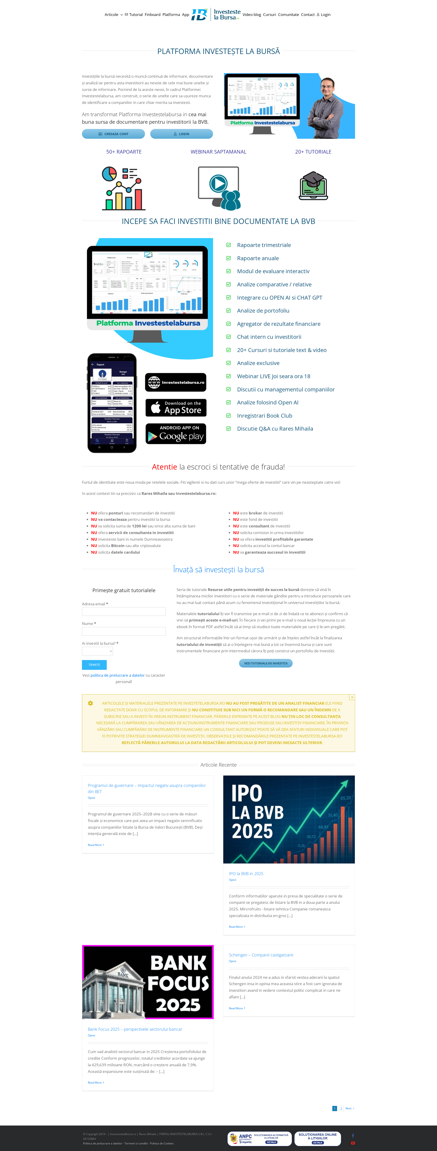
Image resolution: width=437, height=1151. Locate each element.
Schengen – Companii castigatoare (261, 955)
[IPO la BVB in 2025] (289, 819)
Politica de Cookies (162, 1143)
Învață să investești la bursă (218, 569)
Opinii (91, 798)
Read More (95, 845)
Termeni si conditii (136, 1143)
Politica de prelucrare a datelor (102, 1143)
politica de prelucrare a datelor (118, 675)
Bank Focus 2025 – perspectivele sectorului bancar (135, 1029)
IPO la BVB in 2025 (246, 873)
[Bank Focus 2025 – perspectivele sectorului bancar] (148, 982)
